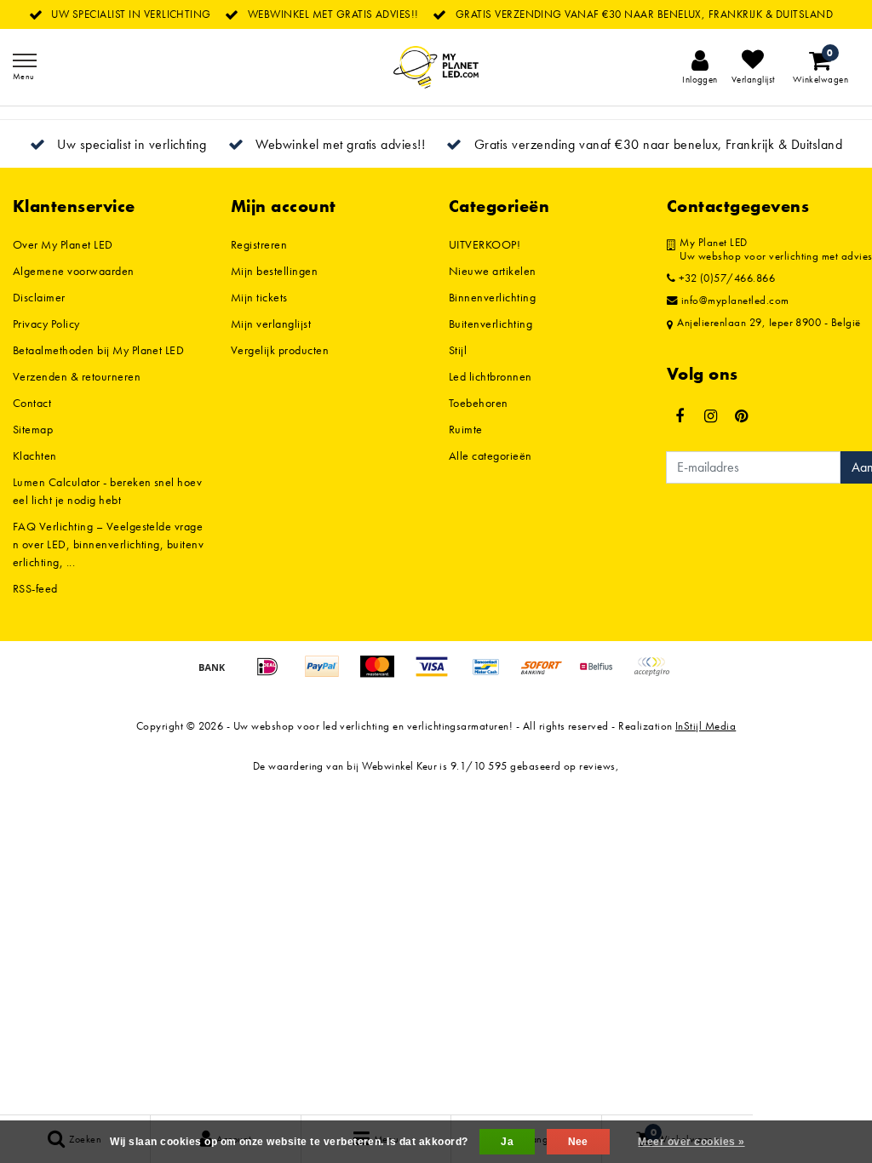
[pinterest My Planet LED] (741, 416)
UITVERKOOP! (484, 244)
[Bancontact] (492, 675)
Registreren (259, 244)
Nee (578, 1142)
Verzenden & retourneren (77, 376)
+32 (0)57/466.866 (725, 278)
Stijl (458, 350)
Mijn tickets (259, 297)
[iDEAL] (273, 675)
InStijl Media (705, 726)
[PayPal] (328, 675)
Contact (32, 402)
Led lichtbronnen (490, 376)
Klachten (35, 455)
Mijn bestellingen (274, 270)
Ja (507, 1142)
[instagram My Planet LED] (710, 416)
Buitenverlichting (490, 323)
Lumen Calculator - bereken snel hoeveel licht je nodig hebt (107, 490)
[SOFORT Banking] (547, 675)
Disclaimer (39, 297)
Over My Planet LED (63, 244)
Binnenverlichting (492, 297)
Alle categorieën (490, 455)
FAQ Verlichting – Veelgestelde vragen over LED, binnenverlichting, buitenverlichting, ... (108, 544)
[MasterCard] (383, 675)
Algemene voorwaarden (74, 270)
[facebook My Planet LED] (679, 416)
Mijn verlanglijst (271, 323)
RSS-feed (35, 588)
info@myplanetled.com (735, 300)
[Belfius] (602, 675)
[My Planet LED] (436, 67)
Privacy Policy (46, 323)
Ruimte (466, 429)
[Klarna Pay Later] (655, 675)
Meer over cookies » (691, 1142)
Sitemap (33, 429)
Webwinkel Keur (399, 766)
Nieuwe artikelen (492, 270)
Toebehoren (478, 402)
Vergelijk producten (280, 350)
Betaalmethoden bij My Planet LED (98, 350)
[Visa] (437, 675)
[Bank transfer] (218, 675)
